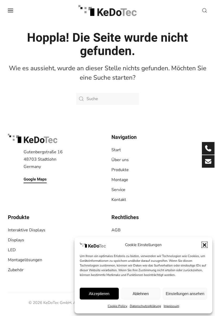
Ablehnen (141, 293)
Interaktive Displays (26, 230)
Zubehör (16, 270)
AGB (116, 230)
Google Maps (35, 179)
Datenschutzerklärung (145, 306)
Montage (119, 180)
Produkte (120, 170)
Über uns (120, 160)
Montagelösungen (25, 260)
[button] (204, 244)
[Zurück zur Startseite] (107, 10)
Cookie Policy (117, 306)
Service (118, 190)
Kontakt (118, 200)
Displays (16, 240)
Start (116, 150)
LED (12, 250)
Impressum (171, 306)
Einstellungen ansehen (185, 293)
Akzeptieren (99, 293)
